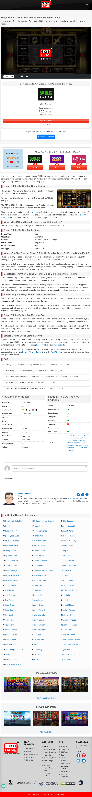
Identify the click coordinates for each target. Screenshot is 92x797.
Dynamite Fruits (39, 575)
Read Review (46, 124)
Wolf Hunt (37, 659)
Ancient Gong (67, 531)
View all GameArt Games (46, 698)
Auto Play (82, 435)
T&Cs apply (47, 115)
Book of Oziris (39, 546)
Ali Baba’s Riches (40, 531)
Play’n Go (29, 760)
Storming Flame (68, 635)
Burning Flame (10, 551)
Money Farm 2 (39, 610)
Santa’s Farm (66, 630)
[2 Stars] (10, 158)
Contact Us (65, 749)
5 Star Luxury (67, 521)
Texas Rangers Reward (13, 649)
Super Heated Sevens (70, 640)
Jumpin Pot (66, 595)
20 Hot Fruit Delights (13, 521)
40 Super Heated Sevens (43, 521)
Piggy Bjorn (9, 625)
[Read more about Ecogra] (48, 783)
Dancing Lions (39, 565)
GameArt (24, 406)
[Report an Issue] (27, 76)
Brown (69, 440)
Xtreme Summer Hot (12, 664)
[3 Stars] (13, 158)
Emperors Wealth (11, 580)
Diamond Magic (10, 570)
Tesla (35, 644)
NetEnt (28, 751)
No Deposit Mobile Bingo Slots (48, 768)
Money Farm (9, 610)
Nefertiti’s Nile (39, 615)
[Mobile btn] (87, 4)
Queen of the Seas (69, 625)
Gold (84, 440)
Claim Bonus (46, 121)
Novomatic (30, 757)
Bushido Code (39, 551)
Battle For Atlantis (11, 541)
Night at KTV (66, 615)
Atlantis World (39, 536)
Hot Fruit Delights (69, 590)
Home (46, 746)
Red (80, 445)
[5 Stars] (18, 158)
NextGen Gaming (32, 754)
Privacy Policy (65, 771)
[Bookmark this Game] (22, 76)
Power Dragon (39, 625)
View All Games (46, 732)
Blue (74, 438)
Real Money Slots (50, 758)
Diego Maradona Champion (44, 570)
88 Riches (8, 526)
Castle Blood (38, 555)
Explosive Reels (39, 580)
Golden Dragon (67, 585)
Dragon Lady (66, 570)
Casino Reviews (49, 749)
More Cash (8, 615)
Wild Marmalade (68, 654)
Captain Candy (10, 555)
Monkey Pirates (68, 610)
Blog (62, 755)
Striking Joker (10, 640)
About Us (64, 746)
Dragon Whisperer (11, 575)
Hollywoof (37, 590)
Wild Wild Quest (11, 659)
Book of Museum (11, 546)
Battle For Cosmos (40, 541)
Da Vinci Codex (10, 565)
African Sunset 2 (68, 526)
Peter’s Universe (39, 620)
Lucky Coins (66, 600)
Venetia (7, 654)
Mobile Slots (48, 755)
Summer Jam (38, 640)
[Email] (78, 494)
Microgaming (30, 748)
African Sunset (39, 526)
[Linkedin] (87, 494)
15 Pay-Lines (72, 435)
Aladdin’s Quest (10, 531)
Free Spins (77, 440)
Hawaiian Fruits (10, 590)
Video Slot (79, 448)
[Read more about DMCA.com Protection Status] (68, 783)
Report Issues (66, 763)
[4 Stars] (15, 158)
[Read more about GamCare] (11, 782)
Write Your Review (46, 137)
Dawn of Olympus (69, 565)
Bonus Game (82, 438)
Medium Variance (74, 443)
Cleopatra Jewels (40, 560)
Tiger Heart (66, 649)
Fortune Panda (10, 585)
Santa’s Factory (39, 630)
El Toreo (65, 575)
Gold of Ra (37, 585)
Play (35, 167)
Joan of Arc (38, 595)
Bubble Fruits (67, 546)
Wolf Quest (66, 659)
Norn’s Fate (9, 620)
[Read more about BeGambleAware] (26, 782)
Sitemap (64, 758)
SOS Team (64, 752)
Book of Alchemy (68, 541)
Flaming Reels (67, 580)
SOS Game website (75, 498)
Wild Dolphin (38, 654)
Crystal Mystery (68, 560)
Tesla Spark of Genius (70, 644)
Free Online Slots (50, 752)
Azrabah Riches (68, 536)
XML (64, 760)
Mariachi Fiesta (67, 605)
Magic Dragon (10, 605)
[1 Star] (8, 158)
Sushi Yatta (9, 644)
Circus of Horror (11, 560)
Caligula (64, 551)
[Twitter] (82, 494)
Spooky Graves (10, 635)
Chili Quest (66, 555)
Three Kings (38, 649)
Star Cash (37, 635)
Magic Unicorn (39, 605)
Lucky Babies (38, 600)
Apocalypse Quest (12, 536)
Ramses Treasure (11, 630)
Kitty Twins (8, 600)
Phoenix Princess (68, 620)
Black (69, 438)
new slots (34, 212)
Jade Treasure (10, 595)
